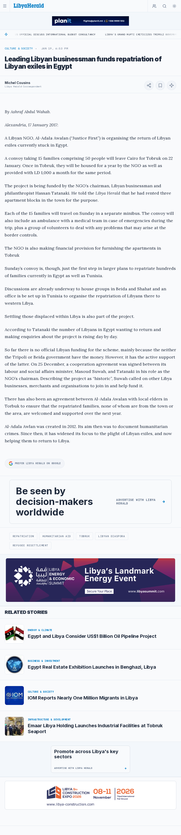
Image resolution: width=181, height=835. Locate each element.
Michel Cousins (17, 83)
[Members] (154, 6)
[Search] (164, 6)
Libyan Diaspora (111, 536)
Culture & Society (19, 48)
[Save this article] (160, 85)
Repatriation (23, 536)
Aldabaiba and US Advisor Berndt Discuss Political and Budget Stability (60, 34)
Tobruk (84, 536)
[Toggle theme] (174, 6)
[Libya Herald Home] (29, 6)
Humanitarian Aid (56, 536)
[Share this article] (149, 85)
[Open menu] (5, 6)
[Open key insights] (171, 85)
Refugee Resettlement (30, 545)
